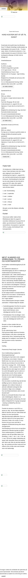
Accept (4, 576)
